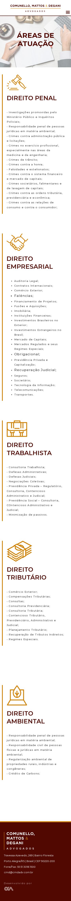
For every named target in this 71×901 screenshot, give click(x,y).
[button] (67, 12)
